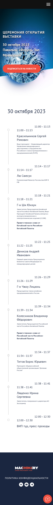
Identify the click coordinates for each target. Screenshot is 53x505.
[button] (22, 214)
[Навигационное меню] (48, 4)
